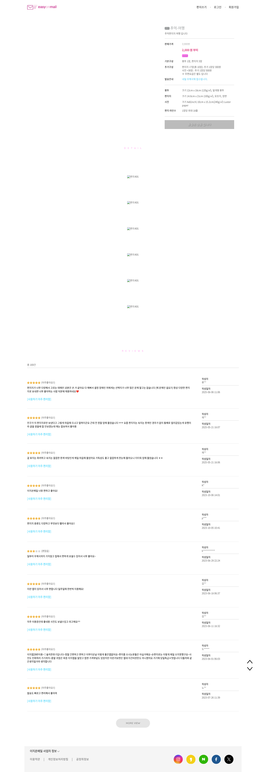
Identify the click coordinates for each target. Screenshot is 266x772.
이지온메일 (41, 7)
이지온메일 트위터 (228, 759)
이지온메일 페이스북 (216, 759)
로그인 (217, 7)
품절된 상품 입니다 (199, 124)
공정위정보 (82, 759)
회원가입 (234, 7)
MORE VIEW (133, 723)
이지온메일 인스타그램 (178, 759)
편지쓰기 (202, 7)
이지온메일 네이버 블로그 (203, 759)
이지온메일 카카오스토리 (190, 759)
